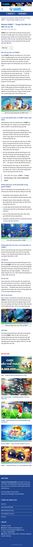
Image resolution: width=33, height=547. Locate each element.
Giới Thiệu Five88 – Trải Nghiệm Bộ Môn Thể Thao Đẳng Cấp (15, 397)
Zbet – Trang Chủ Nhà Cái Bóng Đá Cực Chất (13, 375)
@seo (14, 29)
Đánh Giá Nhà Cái (20, 18)
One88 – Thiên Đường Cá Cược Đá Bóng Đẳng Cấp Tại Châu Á (15, 421)
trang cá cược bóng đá (7, 18)
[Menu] (2, 9)
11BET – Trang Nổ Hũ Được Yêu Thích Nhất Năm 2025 (16, 465)
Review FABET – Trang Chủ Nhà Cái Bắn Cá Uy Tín (15, 443)
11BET (20, 175)
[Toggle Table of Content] (10, 48)
